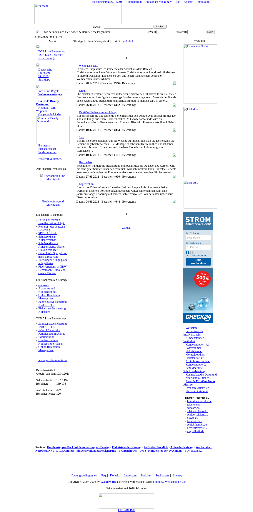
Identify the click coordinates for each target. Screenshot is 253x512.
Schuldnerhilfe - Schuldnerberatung (194, 369)
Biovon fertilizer (47, 249)
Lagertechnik (86, 184)
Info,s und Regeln (48, 91)
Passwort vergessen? (50, 158)
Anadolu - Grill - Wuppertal (47, 109)
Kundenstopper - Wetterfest (194, 339)
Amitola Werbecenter (198, 361)
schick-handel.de (197, 424)
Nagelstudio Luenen (197, 377)
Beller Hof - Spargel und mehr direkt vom (52, 255)
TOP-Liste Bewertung (51, 51)
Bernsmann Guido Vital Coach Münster (52, 271)
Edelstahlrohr (46, 336)
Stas (81, 137)
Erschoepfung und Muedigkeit (53, 203)
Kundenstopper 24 (196, 364)
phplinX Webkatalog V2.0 (170, 481)
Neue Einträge (46, 58)
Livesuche (44, 72)
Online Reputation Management (49, 296)
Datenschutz (135, 1)
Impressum (203, 1)
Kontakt (188, 1)
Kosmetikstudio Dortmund (201, 374)
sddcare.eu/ (193, 407)
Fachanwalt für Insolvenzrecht (193, 333)
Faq (178, 1)
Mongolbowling (195, 354)
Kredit (82, 90)
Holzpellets (85, 162)
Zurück (126, 227)
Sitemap (177, 475)
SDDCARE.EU (47, 233)
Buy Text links (193, 450)
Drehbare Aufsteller (197, 387)
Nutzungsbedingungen (159, 1)
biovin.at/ (192, 417)
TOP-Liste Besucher (50, 54)
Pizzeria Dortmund (197, 391)
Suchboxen (162, 475)
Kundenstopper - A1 (197, 344)
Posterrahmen (194, 347)
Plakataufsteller (47, 148)
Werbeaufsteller (47, 152)
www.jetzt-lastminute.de (52, 360)
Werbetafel (192, 327)
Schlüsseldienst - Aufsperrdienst (48, 238)
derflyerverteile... (197, 427)
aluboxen (43, 285)
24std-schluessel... (197, 411)
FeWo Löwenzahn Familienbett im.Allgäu (51, 221)
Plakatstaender (194, 351)
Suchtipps (44, 79)
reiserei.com (194, 404)
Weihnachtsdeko (88, 65)
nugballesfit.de (195, 431)
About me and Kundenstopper (47, 290)
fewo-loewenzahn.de (199, 401)
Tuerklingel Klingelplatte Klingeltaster (52, 261)
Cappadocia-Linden (49, 114)
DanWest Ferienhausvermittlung (97, 112)
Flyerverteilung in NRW (52, 266)
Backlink (146, 475)
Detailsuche (45, 69)
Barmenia (44, 145)
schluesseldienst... (197, 414)
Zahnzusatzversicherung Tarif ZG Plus (52, 303)
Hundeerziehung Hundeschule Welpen (50, 342)
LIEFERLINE (126, 510)
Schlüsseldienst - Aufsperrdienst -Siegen (51, 245)
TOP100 (43, 76)
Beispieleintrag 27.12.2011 (108, 1)
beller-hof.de (194, 421)
